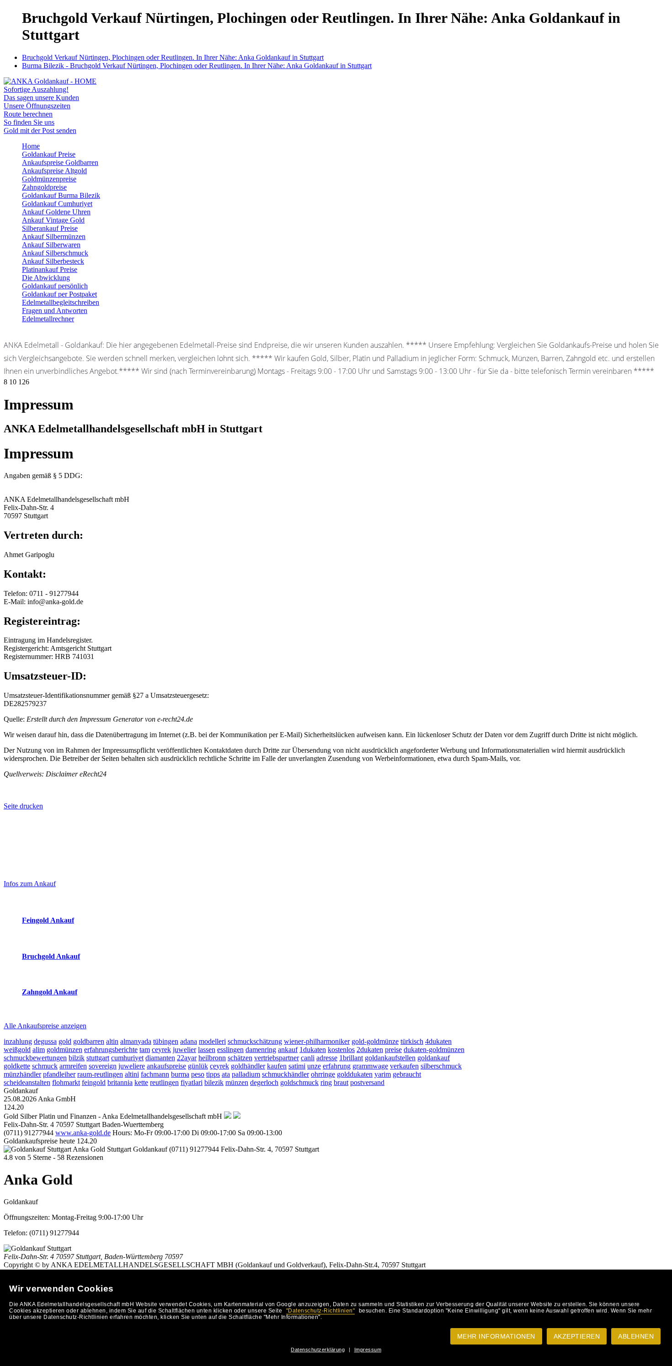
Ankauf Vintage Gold (53, 220)
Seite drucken (23, 806)
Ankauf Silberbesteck (53, 261)
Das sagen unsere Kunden (41, 97)
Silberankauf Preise (50, 228)
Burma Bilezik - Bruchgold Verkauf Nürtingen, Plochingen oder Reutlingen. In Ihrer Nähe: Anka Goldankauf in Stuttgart (197, 65)
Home (31, 146)
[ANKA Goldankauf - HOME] (50, 81)
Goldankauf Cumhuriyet (57, 203)
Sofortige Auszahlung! (36, 89)
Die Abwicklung (46, 278)
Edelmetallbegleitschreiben (60, 302)
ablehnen (636, 1336)
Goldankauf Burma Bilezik (61, 195)
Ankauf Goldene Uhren (56, 212)
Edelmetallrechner (48, 319)
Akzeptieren (577, 1336)
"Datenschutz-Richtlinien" (320, 1311)
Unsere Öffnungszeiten (37, 106)
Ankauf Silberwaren (51, 245)
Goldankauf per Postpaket (59, 294)
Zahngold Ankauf (49, 992)
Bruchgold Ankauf (51, 956)
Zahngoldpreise (44, 187)
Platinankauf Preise (49, 269)
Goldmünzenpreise (49, 179)
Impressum (368, 1349)
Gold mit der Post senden (40, 130)
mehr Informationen (496, 1336)
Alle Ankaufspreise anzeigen (45, 1026)
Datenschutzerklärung (318, 1349)
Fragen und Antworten (54, 310)
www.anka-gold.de (83, 1133)
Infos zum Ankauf (30, 884)
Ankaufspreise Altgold (54, 171)
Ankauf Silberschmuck (55, 253)
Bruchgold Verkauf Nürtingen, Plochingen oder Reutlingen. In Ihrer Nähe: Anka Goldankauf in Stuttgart (173, 57)
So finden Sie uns (29, 122)
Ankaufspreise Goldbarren (60, 162)
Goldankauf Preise (48, 154)
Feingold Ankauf (48, 920)
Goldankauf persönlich (55, 286)
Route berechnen (28, 114)
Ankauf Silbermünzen (53, 236)
